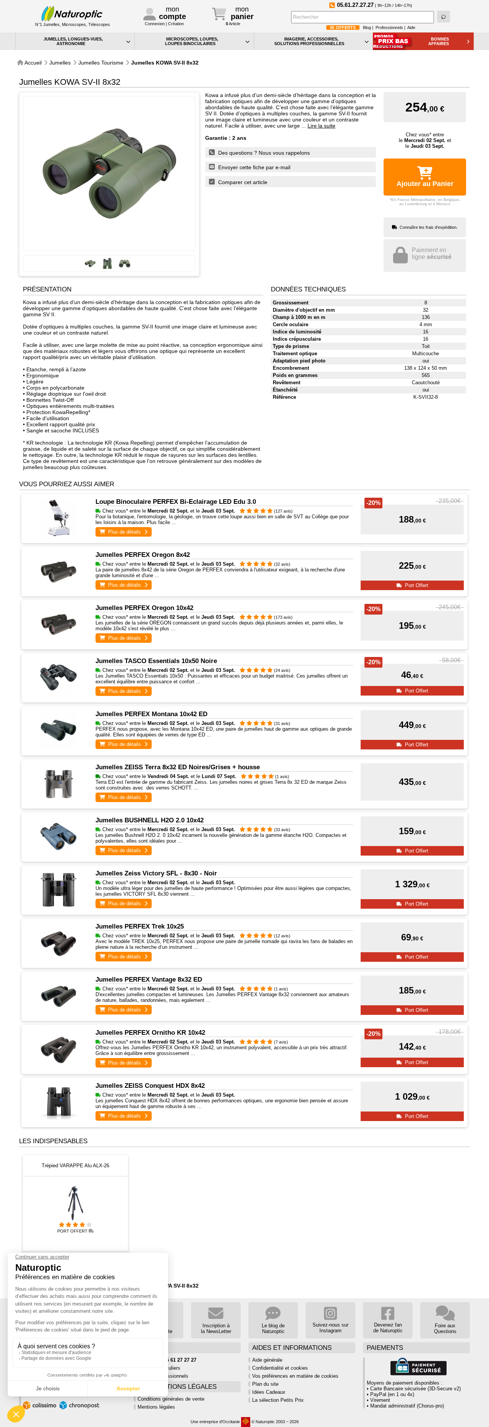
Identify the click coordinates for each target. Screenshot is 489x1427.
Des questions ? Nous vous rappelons (263, 153)
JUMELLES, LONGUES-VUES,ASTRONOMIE (73, 41)
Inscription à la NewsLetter (216, 1328)
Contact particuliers (159, 1368)
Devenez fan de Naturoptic (388, 1327)
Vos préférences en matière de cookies (295, 1376)
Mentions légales (156, 1407)
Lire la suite (321, 126)
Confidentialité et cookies (280, 1368)
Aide (411, 27)
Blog (367, 27)
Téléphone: (167, 1360)
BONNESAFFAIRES (438, 41)
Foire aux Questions (445, 1328)
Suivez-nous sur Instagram (330, 1327)
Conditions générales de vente (171, 1399)
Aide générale (267, 1360)
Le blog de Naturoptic (273, 1328)
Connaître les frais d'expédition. (429, 227)
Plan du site (265, 1384)
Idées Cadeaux (268, 1392)
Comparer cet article (242, 182)
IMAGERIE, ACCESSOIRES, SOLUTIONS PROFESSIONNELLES (309, 41)
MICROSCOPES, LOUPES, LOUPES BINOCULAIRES (192, 41)
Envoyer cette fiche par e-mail (253, 167)
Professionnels (389, 27)
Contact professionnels (163, 1376)
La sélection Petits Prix (278, 1400)
